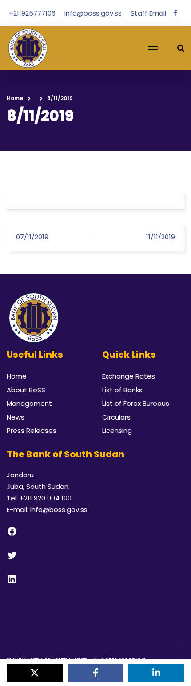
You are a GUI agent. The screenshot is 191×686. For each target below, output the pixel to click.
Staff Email (148, 13)
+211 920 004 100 (46, 498)
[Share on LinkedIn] (156, 673)
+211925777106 (33, 13)
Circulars (116, 417)
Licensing (117, 430)
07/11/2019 (32, 237)
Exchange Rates (128, 376)
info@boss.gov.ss (93, 13)
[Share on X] (35, 673)
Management (29, 403)
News (15, 417)
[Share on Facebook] (96, 673)
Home (15, 98)
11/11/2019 (160, 237)
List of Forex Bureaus (135, 403)
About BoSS (26, 390)
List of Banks (122, 390)
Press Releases (31, 430)
